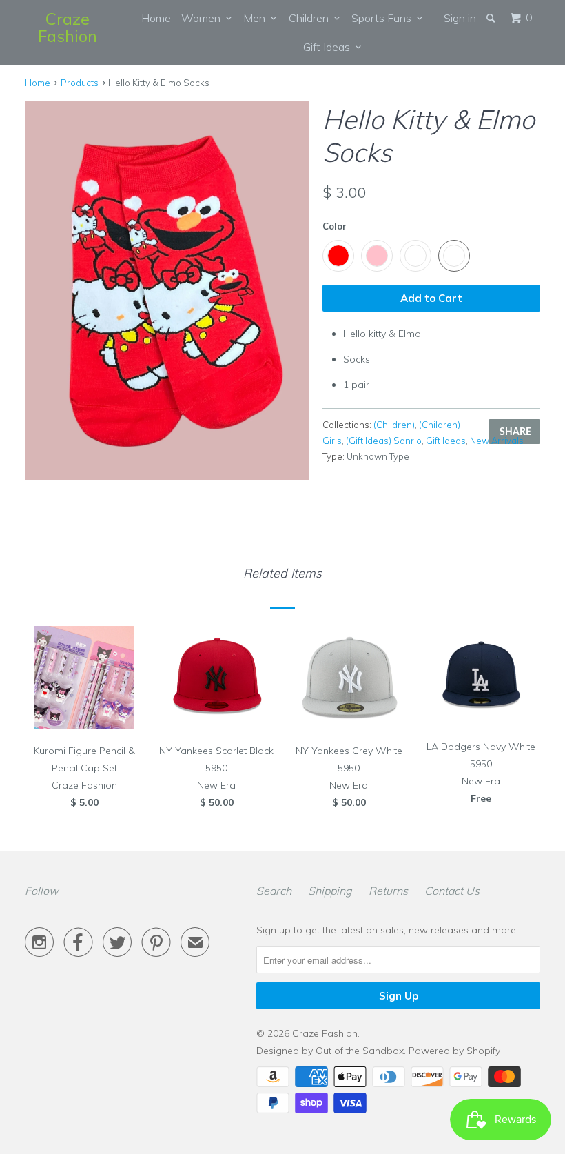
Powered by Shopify (454, 1050)
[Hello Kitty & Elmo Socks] (167, 290)
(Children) (394, 424)
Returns (388, 891)
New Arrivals (497, 440)
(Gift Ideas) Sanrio (384, 440)
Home (156, 18)
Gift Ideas (329, 47)
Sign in (460, 18)
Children (311, 18)
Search (273, 891)
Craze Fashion (67, 27)
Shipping (330, 891)
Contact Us (452, 891)
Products (80, 82)
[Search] (492, 18)
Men (257, 18)
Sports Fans (384, 18)
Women (203, 18)
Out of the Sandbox (360, 1050)
